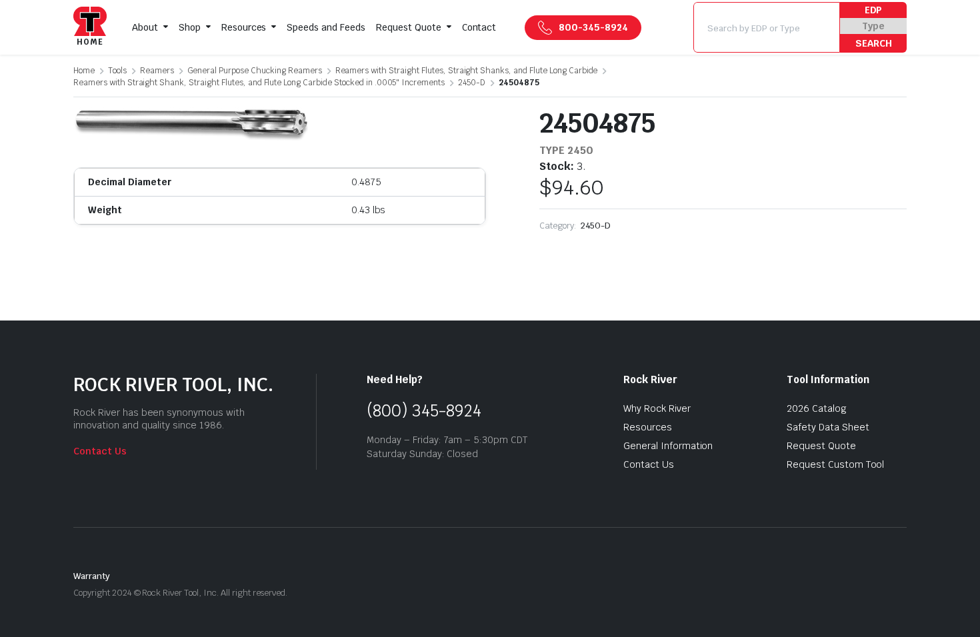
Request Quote (408, 27)
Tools (117, 70)
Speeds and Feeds (326, 27)
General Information (668, 446)
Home (84, 70)
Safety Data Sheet (828, 427)
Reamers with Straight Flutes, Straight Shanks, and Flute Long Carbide (466, 70)
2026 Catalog (817, 408)
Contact (479, 27)
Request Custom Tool (835, 464)
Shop (190, 27)
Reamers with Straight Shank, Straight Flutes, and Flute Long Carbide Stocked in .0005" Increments (259, 82)
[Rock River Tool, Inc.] (90, 28)
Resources (244, 27)
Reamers (157, 70)
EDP (874, 10)
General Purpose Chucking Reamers (254, 70)
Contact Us (100, 451)
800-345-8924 (593, 27)
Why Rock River (657, 408)
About (145, 27)
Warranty (91, 576)
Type (873, 26)
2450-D (471, 82)
